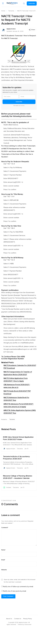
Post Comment (8, 596)
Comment (4, 527)
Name (3, 550)
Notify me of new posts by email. (14, 591)
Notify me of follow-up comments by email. (18, 586)
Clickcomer (27, 624)
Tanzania (11, 11)
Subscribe (31, 3)
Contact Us (17, 618)
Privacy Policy (27, 618)
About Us (9, 618)
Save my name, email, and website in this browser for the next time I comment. (19, 581)
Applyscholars (11, 29)
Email (3, 560)
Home (3, 11)
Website (4, 569)
